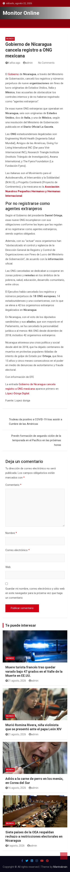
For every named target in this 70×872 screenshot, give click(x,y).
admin (29, 62)
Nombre (11, 533)
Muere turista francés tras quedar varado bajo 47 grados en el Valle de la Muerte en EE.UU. (33, 671)
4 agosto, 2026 (16, 845)
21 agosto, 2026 (17, 680)
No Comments (46, 62)
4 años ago (14, 62)
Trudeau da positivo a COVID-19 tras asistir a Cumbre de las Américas (35, 422)
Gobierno (13, 74)
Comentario (13, 484)
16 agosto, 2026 (17, 787)
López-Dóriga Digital (17, 393)
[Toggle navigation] (7, 23)
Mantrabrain (60, 866)
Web (8, 567)
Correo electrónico (17, 550)
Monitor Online (21, 13)
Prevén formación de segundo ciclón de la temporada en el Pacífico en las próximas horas (36, 440)
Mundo (10, 39)
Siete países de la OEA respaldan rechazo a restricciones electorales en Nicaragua (33, 836)
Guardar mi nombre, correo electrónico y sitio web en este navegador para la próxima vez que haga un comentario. (35, 593)
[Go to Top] (63, 856)
